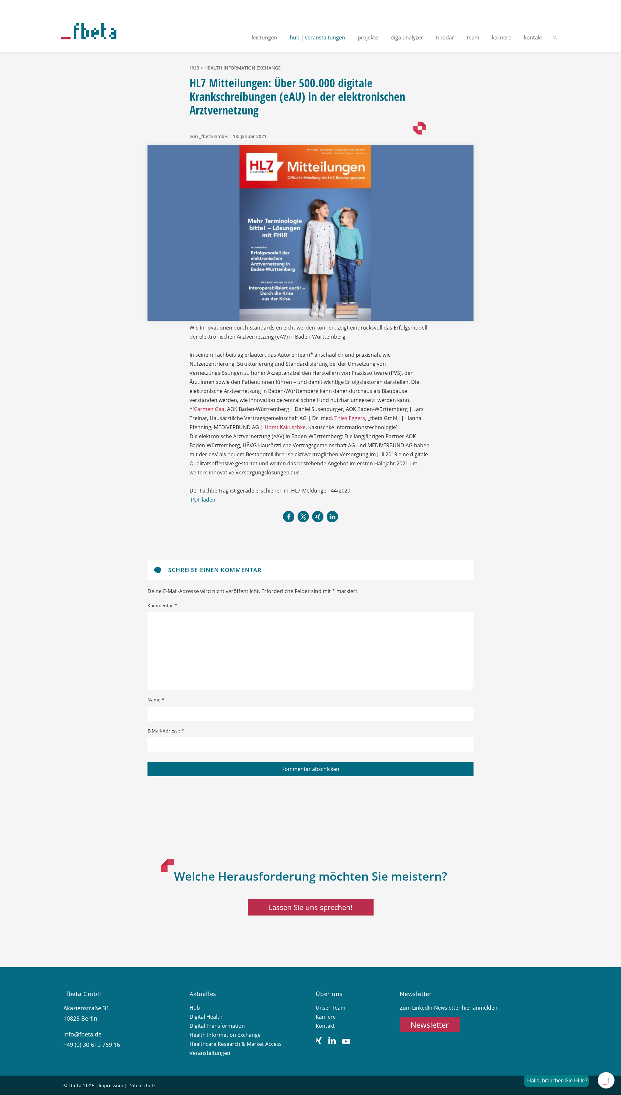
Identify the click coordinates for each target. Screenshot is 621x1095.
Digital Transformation (217, 1025)
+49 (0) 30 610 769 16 (91, 1044)
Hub (195, 1007)
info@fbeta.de (82, 1034)
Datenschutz (142, 1085)
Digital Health (206, 1016)
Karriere (326, 1016)
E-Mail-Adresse (165, 731)
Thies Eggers (349, 418)
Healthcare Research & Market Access (236, 1043)
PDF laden (203, 499)
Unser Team (330, 1007)
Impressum (111, 1085)
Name (155, 700)
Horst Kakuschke (285, 427)
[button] (288, 516)
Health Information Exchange (242, 68)
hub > (197, 68)
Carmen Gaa (209, 409)
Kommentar (162, 605)
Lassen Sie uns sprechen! (311, 907)
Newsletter (429, 1024)
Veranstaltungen (210, 1053)
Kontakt (325, 1025)
